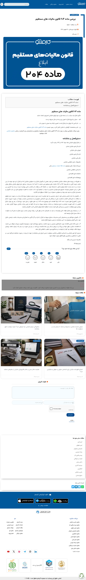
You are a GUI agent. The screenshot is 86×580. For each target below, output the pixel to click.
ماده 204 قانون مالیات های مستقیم (66, 102)
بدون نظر (74, 34)
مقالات (46, 4)
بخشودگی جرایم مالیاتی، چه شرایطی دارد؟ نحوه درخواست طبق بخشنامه (22, 328)
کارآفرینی (80, 469)
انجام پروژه (61, 4)
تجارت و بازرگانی (78, 459)
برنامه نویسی (79, 452)
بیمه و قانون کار (78, 455)
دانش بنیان (79, 462)
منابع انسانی (79, 476)
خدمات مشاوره (69, 4)
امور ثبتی (80, 442)
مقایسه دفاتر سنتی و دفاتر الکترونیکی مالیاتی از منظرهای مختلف (21, 369)
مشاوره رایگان (53, 4)
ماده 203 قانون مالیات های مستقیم (37, 127)
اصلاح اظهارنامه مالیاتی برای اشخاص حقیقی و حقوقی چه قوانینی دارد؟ (65, 370)
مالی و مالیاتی (78, 472)
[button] (82, 486)
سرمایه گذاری (78, 465)
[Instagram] (30, 551)
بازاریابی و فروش (78, 449)
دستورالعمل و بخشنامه (70, 105)
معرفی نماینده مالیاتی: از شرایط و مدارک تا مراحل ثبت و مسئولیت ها (67, 328)
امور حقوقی (79, 445)
